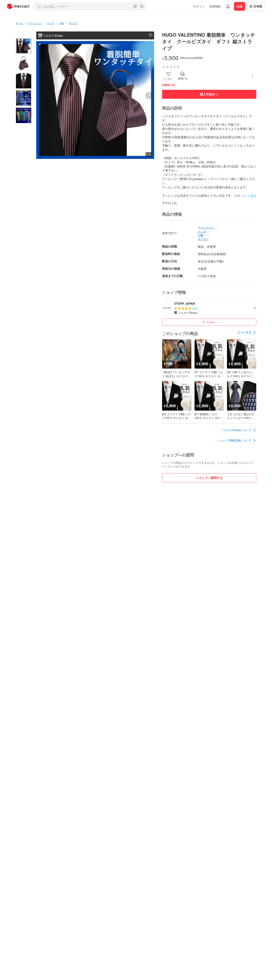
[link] (247, 332)
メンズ (50, 23)
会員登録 (214, 6)
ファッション (35, 23)
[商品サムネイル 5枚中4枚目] (23, 98)
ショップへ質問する (209, 478)
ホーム (19, 23)
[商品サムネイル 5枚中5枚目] (23, 115)
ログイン (198, 6)
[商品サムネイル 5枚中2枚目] (23, 63)
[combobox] (89, 6)
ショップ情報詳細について (234, 440)
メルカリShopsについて (236, 430)
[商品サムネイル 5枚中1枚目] (23, 46)
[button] (135, 6)
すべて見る (244, 332)
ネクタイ (73, 23)
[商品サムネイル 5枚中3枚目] (23, 80)
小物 (61, 23)
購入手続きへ (209, 94)
